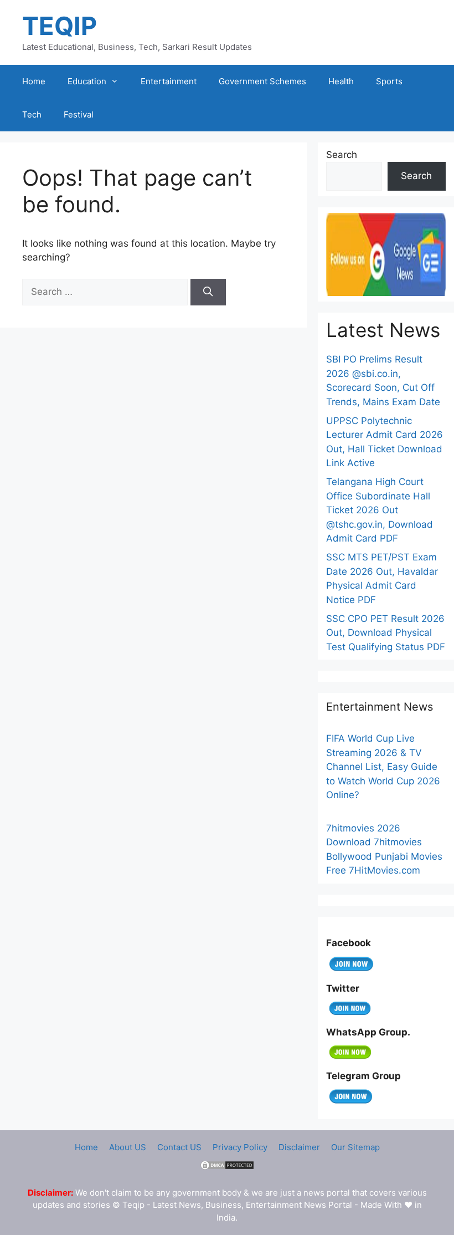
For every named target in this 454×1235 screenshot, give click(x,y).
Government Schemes (262, 81)
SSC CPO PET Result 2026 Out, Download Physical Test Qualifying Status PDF (385, 632)
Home (33, 81)
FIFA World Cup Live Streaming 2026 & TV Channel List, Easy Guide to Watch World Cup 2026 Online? (383, 766)
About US (127, 1147)
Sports (389, 81)
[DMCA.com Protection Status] (227, 1167)
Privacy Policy (240, 1147)
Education (87, 81)
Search (341, 154)
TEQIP (59, 26)
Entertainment (169, 81)
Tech (32, 114)
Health (341, 81)
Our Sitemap (355, 1147)
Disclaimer (299, 1147)
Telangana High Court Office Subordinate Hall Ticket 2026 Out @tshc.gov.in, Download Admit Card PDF (379, 510)
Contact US (179, 1147)
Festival (79, 114)
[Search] (208, 292)
